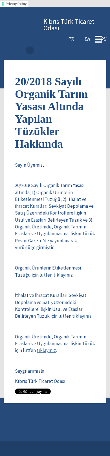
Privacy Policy (16, 4)
